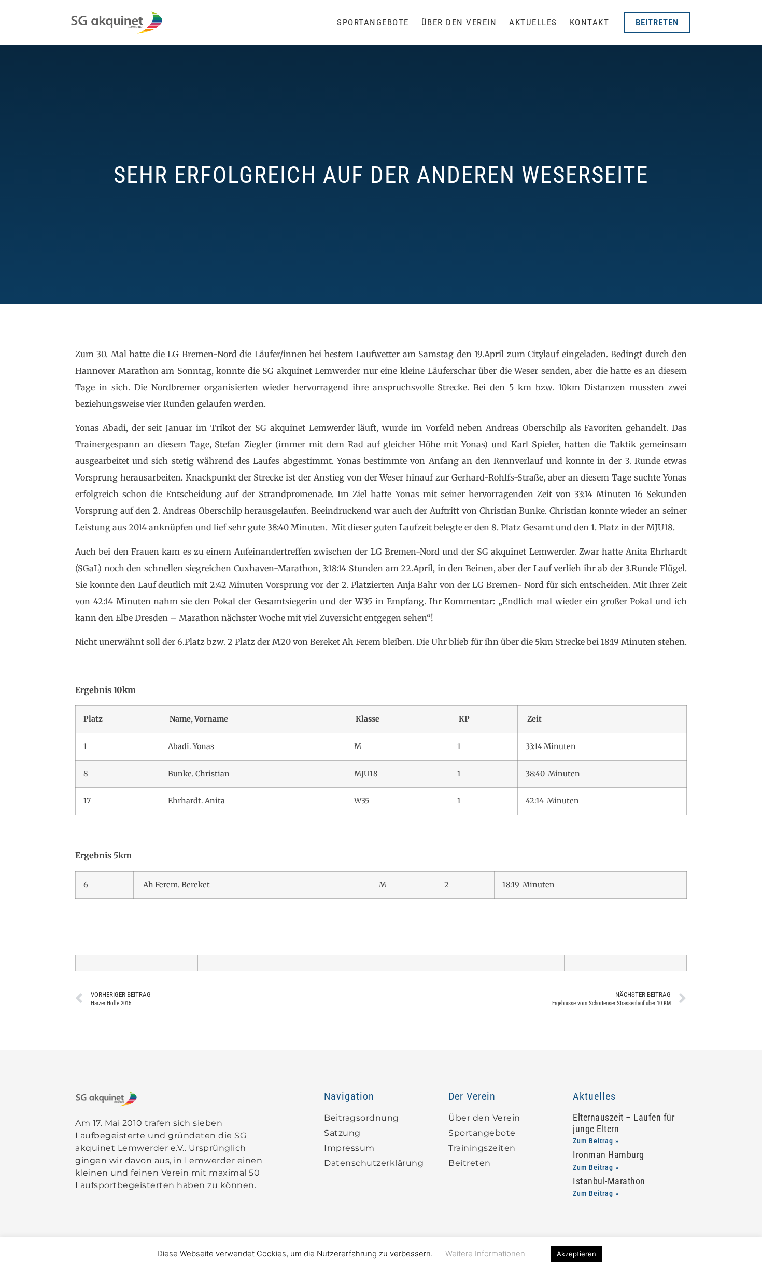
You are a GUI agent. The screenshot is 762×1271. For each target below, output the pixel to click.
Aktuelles (533, 22)
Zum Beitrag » (596, 1141)
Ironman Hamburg (608, 1154)
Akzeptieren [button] (576, 1254)
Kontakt (590, 22)
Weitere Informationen (485, 1254)
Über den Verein (459, 22)
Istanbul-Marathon (609, 1181)
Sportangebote (373, 22)
